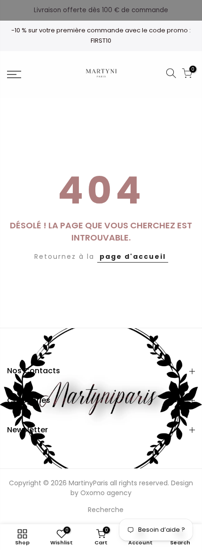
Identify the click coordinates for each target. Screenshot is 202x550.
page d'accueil (133, 256)
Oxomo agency (106, 492)
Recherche (106, 509)
